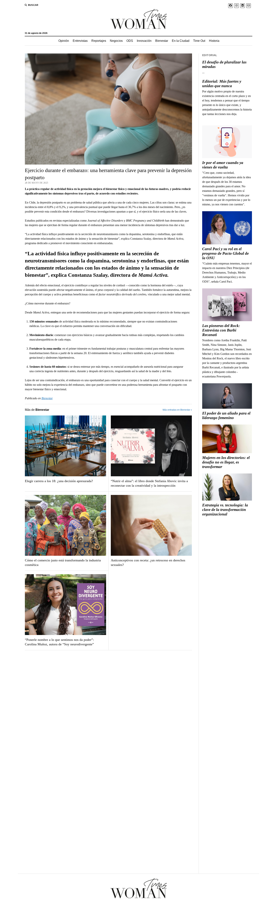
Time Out (199, 40)
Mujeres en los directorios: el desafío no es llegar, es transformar (226, 462)
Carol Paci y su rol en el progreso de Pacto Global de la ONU (225, 253)
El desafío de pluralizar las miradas (224, 64)
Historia (214, 40)
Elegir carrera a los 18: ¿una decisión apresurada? (59, 481)
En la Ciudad (180, 40)
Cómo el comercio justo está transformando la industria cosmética (63, 562)
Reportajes (98, 40)
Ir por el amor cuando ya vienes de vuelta (222, 164)
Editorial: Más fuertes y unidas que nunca (221, 83)
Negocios (116, 40)
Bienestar (161, 40)
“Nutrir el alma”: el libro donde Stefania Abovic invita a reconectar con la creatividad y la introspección (149, 483)
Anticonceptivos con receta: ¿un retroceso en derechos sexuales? (148, 562)
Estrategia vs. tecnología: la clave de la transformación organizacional (225, 509)
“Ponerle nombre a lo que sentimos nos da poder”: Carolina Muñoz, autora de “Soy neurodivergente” (59, 642)
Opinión (63, 40)
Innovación (144, 40)
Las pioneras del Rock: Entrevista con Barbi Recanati (221, 330)
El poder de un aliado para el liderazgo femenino (226, 415)
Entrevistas (80, 40)
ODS (129, 40)
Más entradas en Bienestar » (177, 410)
